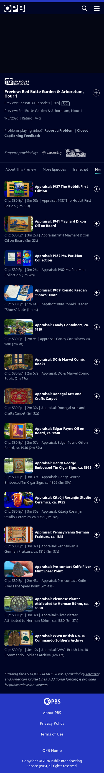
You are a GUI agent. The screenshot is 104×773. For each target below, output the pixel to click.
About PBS (52, 712)
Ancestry (92, 674)
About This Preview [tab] (21, 169)
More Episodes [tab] (54, 169)
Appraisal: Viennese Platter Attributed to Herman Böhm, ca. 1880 (62, 603)
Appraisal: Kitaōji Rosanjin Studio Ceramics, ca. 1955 (63, 499)
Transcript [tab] (80, 169)
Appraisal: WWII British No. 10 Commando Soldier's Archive (60, 638)
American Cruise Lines (29, 679)
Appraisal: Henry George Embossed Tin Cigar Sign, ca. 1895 (63, 465)
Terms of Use (52, 734)
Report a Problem (58, 130)
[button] (85, 8)
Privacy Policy (52, 723)
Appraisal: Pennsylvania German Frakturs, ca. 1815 (62, 534)
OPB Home (52, 750)
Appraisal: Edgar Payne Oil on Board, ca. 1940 (59, 431)
